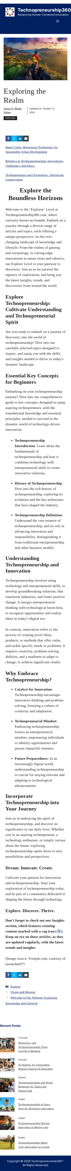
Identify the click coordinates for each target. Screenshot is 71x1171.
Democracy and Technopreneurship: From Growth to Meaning (33, 1046)
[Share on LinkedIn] (20, 138)
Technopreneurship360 (44, 10)
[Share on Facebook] (8, 138)
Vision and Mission (22, 992)
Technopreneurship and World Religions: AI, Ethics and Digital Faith (35, 1086)
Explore (10, 118)
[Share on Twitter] (14, 138)
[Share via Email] (26, 138)
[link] (7, 1044)
